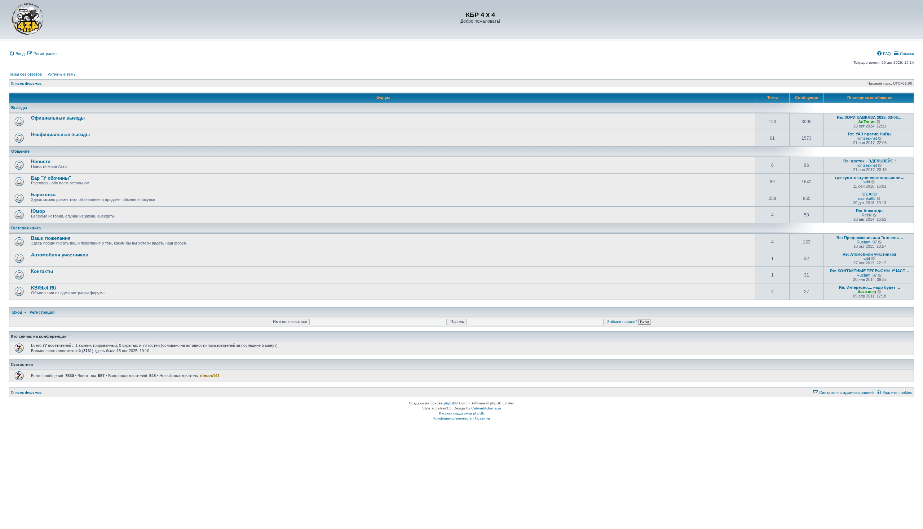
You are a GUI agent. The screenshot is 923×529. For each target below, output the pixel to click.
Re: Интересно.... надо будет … (869, 287)
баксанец (867, 292)
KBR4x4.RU (43, 288)
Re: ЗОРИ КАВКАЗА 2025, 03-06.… (870, 117)
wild (867, 182)
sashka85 (866, 198)
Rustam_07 (867, 242)
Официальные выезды (58, 118)
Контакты (42, 271)
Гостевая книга (26, 228)
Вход (17, 312)
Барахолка (43, 194)
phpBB (449, 403)
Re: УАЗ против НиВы (869, 134)
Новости (40, 161)
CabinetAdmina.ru (486, 408)
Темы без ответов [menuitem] (25, 74)
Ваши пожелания (51, 238)
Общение (20, 151)
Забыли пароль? (622, 321)
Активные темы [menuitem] (62, 74)
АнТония (866, 122)
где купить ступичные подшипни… (870, 177)
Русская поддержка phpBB (462, 413)
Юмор (38, 211)
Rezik (867, 215)
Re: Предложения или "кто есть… (869, 238)
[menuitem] (17, 53)
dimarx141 (210, 375)
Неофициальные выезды (60, 134)
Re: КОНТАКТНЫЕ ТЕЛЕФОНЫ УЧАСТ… (869, 271)
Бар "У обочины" (51, 178)
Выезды (19, 108)
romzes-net (867, 138)
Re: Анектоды (869, 211)
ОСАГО (869, 194)
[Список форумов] (28, 18)
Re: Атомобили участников (870, 254)
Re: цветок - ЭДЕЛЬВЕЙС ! (869, 161)
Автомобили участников (59, 254)
